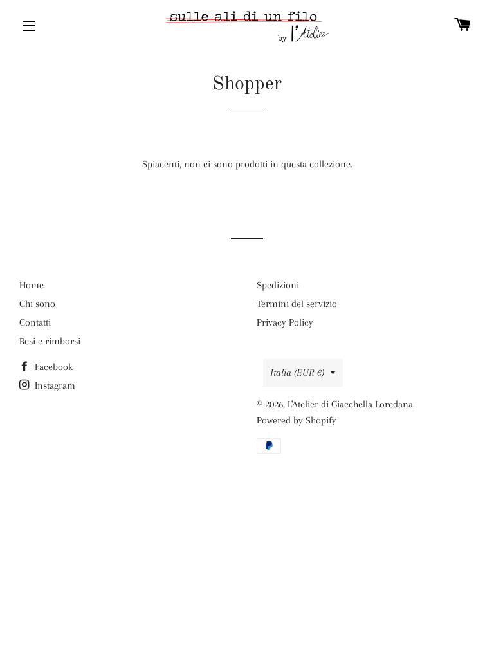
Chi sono (37, 304)
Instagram (53, 385)
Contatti (35, 322)
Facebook (52, 367)
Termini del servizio (297, 304)
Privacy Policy (285, 322)
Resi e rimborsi (49, 341)
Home (31, 285)
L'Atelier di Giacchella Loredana (350, 404)
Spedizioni (278, 285)
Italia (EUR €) (297, 372)
